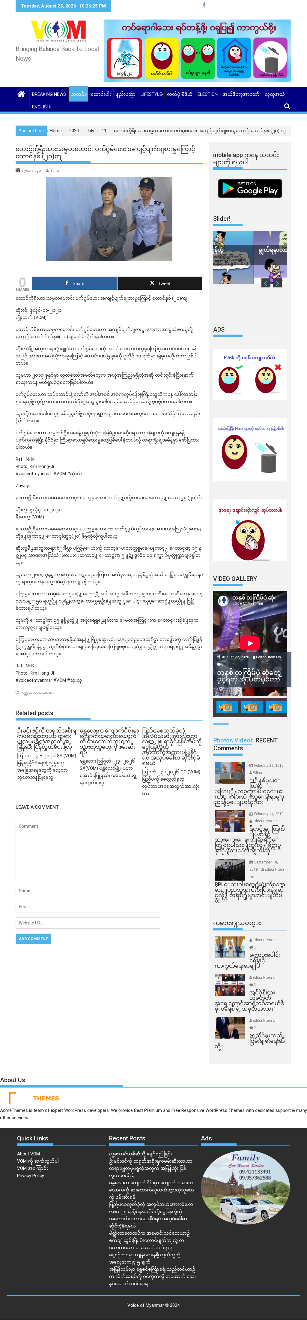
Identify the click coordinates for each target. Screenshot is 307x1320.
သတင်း (78, 94)
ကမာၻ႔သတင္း (237, 923)
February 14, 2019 (269, 814)
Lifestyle (151, 94)
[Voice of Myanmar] (21, 93)
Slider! (222, 218)
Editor (55, 170)
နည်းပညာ (126, 94)
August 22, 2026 (236, 657)
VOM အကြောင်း (32, 1168)
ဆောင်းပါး (101, 94)
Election (208, 94)
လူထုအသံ (275, 94)
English (41, 107)
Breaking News (49, 94)
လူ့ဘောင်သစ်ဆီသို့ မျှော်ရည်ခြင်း (140, 1154)
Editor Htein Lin (268, 657)
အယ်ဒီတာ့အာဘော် (241, 94)
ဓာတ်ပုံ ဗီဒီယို (179, 94)
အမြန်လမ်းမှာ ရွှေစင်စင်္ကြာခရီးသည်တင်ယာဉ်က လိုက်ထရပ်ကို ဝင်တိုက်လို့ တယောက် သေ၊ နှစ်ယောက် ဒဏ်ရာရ (152, 1276)
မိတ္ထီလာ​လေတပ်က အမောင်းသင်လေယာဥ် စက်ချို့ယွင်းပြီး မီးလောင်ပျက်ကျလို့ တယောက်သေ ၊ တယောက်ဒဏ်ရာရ (149, 1240)
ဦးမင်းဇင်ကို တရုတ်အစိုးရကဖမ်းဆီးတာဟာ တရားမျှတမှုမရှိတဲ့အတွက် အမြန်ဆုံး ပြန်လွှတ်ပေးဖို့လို (150, 1168)
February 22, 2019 (269, 765)
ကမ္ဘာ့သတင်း (30, 692)
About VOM (28, 1154)
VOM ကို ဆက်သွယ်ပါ (38, 1161)
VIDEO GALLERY (235, 578)
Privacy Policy (30, 1175)
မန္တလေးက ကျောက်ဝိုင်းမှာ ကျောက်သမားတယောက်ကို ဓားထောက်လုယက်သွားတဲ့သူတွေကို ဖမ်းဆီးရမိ (151, 1190)
